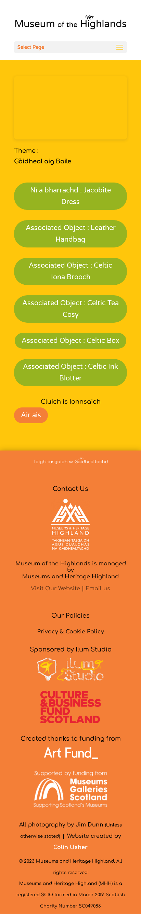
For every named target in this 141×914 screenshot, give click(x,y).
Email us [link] (98, 589)
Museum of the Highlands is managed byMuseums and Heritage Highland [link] (70, 570)
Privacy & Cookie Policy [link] (70, 632)
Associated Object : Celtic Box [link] (70, 341)
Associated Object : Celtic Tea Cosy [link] (70, 309)
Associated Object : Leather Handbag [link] (71, 234)
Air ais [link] (31, 415)
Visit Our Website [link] (55, 589)
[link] (70, 24)
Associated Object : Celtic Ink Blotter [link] (70, 372)
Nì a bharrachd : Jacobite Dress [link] (70, 196)
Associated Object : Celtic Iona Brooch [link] (70, 271)
